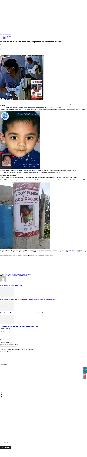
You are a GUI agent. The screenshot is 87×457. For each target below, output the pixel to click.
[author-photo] (3, 281)
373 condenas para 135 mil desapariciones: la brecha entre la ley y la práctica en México (23, 312)
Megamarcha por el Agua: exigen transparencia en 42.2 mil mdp (18, 409)
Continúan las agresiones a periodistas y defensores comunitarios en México (19, 326)
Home (1, 34)
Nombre (1, 434)
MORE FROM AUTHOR (16, 285)
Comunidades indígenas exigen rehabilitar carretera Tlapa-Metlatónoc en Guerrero (23, 404)
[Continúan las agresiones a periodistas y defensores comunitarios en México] (7, 323)
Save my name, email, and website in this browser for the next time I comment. (17, 349)
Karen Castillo (3, 46)
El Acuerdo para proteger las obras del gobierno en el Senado (18, 274)
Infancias (4, 38)
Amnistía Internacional (72, 250)
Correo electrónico (3, 440)
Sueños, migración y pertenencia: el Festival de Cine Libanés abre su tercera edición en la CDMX (26, 411)
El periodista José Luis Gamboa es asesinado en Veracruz (16, 275)
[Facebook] (2, 51)
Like (83, 366)
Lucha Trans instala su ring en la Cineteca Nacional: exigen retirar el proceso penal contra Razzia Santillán (28, 299)
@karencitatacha (11, 101)
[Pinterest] (11, 51)
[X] (7, 51)
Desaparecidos (5, 37)
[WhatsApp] (16, 51)
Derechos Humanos (7, 34)
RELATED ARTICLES (5, 285)
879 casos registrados (59, 177)
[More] (20, 51)
